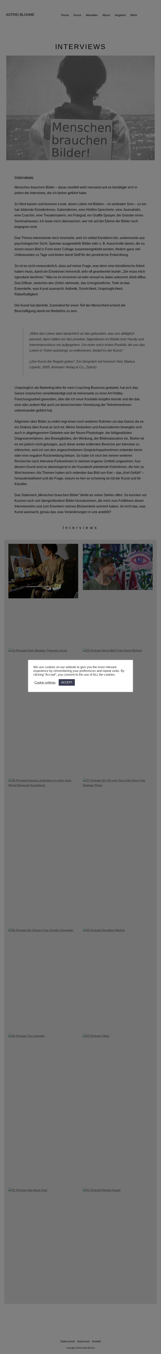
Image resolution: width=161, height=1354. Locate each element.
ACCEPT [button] (66, 682)
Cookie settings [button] (45, 682)
